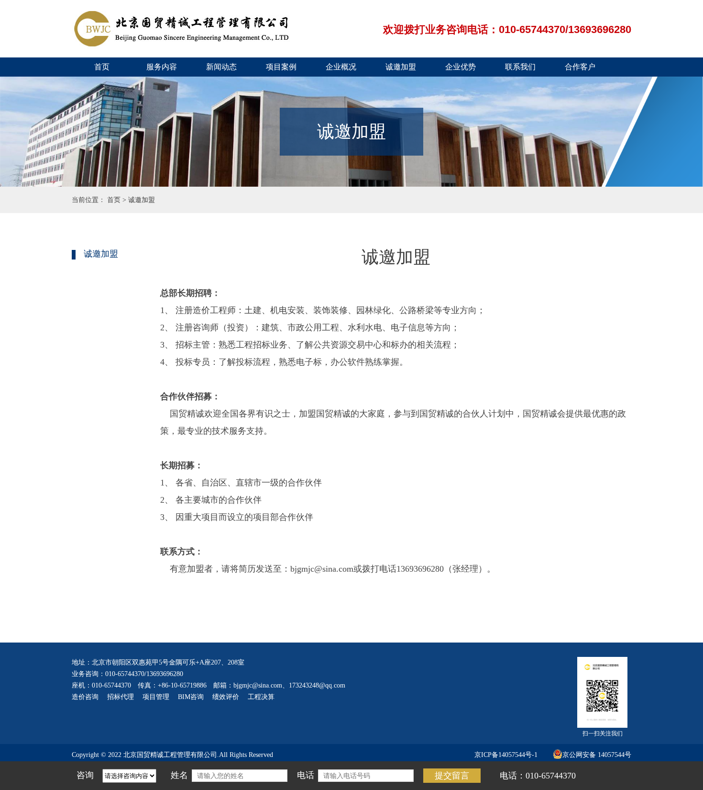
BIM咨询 (191, 696)
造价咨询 (85, 696)
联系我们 (520, 67)
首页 (102, 67)
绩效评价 (225, 696)
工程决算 (261, 696)
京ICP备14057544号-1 (506, 754)
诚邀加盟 (400, 67)
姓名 (179, 775)
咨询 (85, 775)
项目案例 (281, 67)
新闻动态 (221, 67)
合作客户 (580, 67)
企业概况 (341, 67)
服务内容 (161, 67)
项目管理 (156, 696)
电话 (305, 775)
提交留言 (452, 775)
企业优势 (460, 67)
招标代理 (120, 696)
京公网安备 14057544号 (596, 754)
